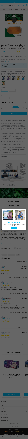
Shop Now (14, 228)
